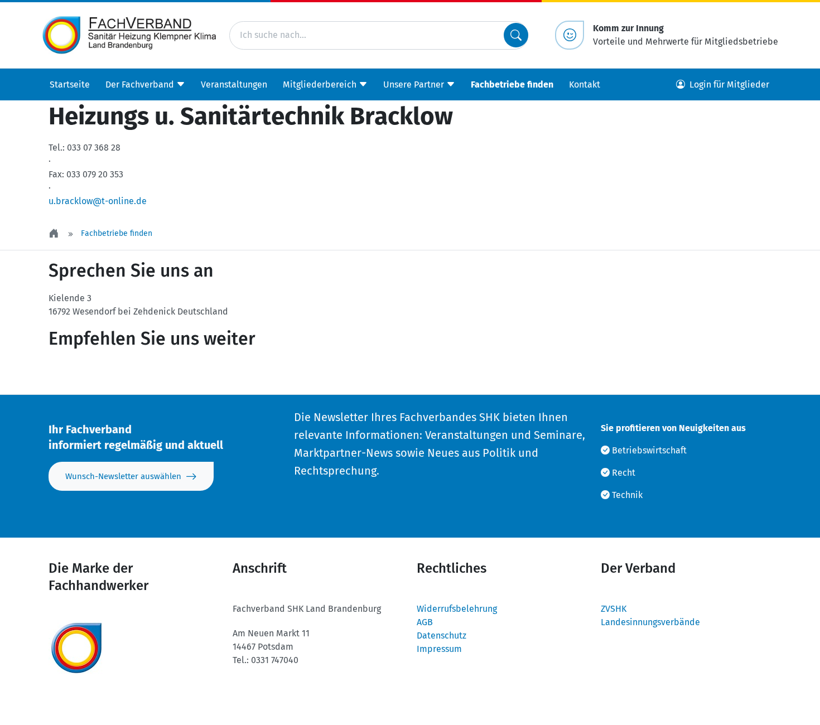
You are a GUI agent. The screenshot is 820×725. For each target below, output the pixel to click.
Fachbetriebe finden (512, 84)
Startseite (70, 84)
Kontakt (584, 84)
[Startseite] (55, 233)
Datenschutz (441, 635)
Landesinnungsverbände (650, 622)
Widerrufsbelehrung (457, 608)
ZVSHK (613, 608)
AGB (425, 622)
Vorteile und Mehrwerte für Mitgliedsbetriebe (685, 35)
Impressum (439, 649)
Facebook (145, 373)
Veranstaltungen (234, 84)
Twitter (78, 373)
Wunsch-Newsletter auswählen (123, 476)
